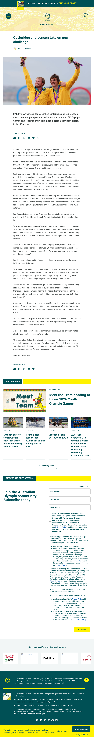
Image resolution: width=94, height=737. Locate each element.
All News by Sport (46, 466)
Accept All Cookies (81, 729)
